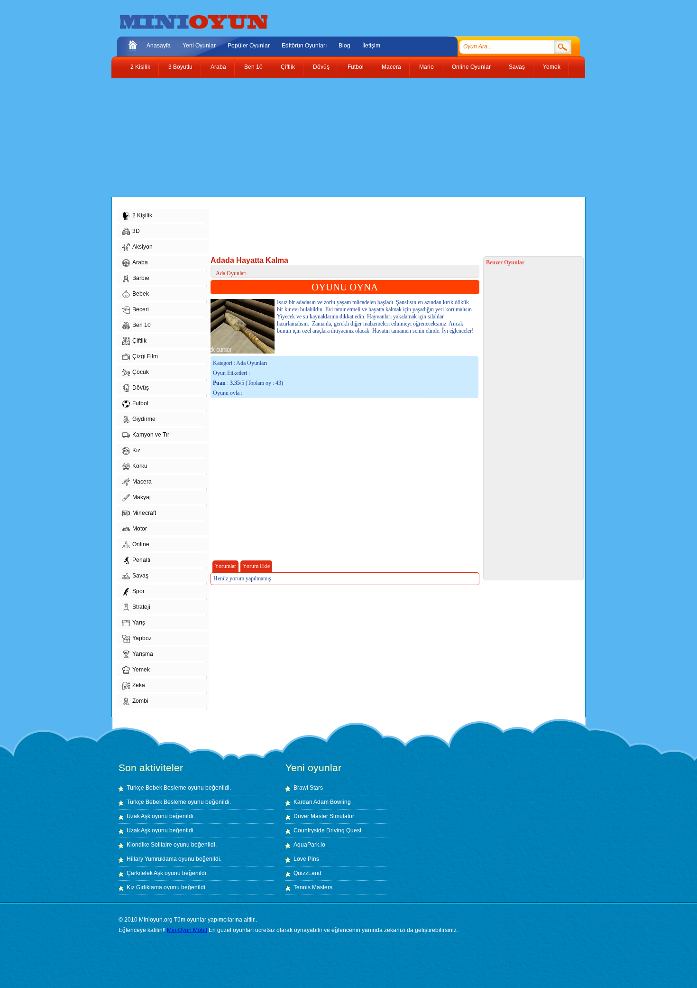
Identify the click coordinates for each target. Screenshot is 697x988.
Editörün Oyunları (304, 45)
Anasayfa (159, 45)
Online (140, 544)
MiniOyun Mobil (187, 930)
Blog (344, 45)
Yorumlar (225, 566)
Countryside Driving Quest (327, 830)
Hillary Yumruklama (152, 859)
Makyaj (141, 497)
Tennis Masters (312, 887)
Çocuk (140, 372)
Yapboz (142, 638)
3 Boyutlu (180, 67)
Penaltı (141, 560)
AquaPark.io (309, 844)
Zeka (138, 685)
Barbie (140, 278)
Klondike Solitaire (149, 844)
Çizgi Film (145, 356)
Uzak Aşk (138, 816)
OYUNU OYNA (345, 287)
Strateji (141, 607)
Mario (426, 67)
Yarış (138, 622)
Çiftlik (288, 67)
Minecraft (144, 513)
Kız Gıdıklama (144, 887)
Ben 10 (253, 67)
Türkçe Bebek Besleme (156, 787)
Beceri (140, 309)
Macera (391, 67)
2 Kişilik (140, 67)
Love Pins (306, 859)
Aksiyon (142, 246)
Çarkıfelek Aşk (145, 873)
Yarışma (142, 654)
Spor (138, 591)
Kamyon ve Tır (150, 434)
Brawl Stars (308, 787)
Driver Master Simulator (323, 816)
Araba (218, 67)
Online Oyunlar (471, 67)
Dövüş (321, 67)
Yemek (551, 67)
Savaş (517, 67)
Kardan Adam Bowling (322, 802)
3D (136, 231)
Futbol (356, 67)
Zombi (140, 701)
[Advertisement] (341, 137)
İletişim (371, 45)
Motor (139, 528)
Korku (139, 466)
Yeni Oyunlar (199, 45)
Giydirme (144, 419)
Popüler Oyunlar (249, 45)
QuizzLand (307, 873)
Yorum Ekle (256, 566)
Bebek (140, 293)
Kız (136, 450)
